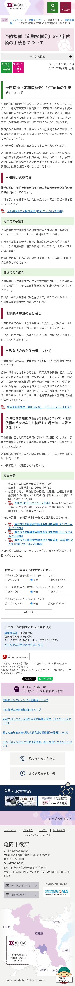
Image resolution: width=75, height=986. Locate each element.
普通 (35, 580)
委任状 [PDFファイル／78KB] (32, 503)
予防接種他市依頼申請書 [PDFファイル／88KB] (35, 211)
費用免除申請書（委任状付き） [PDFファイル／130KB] (39, 407)
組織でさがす (35, 20)
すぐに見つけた (15, 603)
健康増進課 (11, 633)
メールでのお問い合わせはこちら (24, 644)
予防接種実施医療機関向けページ (22, 709)
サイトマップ (10, 830)
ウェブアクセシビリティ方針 (38, 835)
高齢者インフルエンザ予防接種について (25, 700)
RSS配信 (43, 830)
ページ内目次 (37, 56)
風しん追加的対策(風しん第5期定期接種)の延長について (35, 732)
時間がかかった (58, 603)
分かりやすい (14, 591)
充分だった (13, 580)
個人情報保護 (59, 830)
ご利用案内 (28, 830)
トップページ (16, 20)
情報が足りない (58, 580)
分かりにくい (57, 591)
